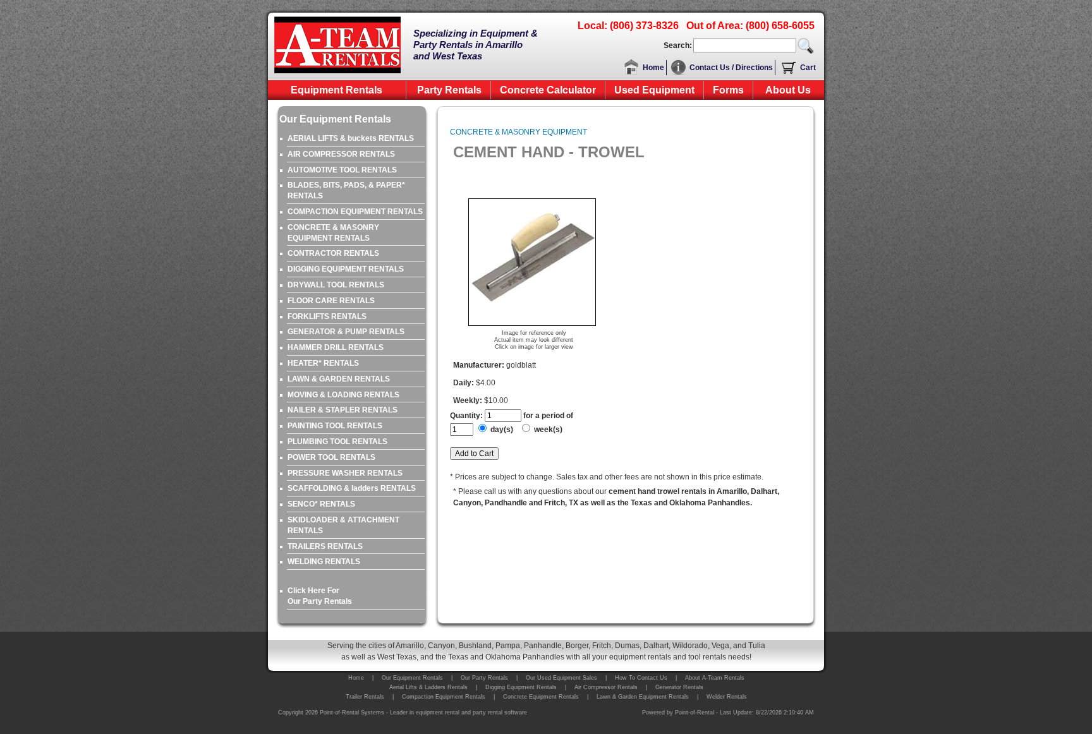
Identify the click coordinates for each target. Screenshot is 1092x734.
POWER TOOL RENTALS (331, 457)
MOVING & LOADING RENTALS (343, 394)
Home (653, 67)
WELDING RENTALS (324, 561)
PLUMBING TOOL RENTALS (337, 441)
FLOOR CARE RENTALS (331, 300)
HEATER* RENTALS (323, 363)
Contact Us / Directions (731, 67)
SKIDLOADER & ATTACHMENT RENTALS (343, 525)
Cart (808, 67)
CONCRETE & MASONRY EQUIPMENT (518, 132)
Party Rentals (449, 90)
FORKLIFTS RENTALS (327, 316)
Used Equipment (654, 90)
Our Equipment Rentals (412, 678)
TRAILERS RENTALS (325, 546)
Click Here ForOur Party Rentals (320, 596)
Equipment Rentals (336, 90)
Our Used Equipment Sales (561, 678)
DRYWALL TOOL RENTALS (336, 284)
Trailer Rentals (365, 697)
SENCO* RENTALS (321, 504)
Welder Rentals (727, 697)
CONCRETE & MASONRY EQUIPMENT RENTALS (333, 233)
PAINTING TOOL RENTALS (335, 425)
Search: (678, 45)
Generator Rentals (679, 687)
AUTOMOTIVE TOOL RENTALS (342, 169)
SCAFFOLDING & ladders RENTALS (352, 488)
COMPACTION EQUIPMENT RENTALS (355, 211)
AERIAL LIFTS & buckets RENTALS (351, 138)
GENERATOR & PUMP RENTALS (346, 331)
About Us (788, 90)
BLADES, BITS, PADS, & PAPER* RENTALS (346, 190)
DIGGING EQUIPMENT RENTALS (346, 269)
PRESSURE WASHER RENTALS (345, 473)
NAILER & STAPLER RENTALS (342, 410)
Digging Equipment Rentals (521, 687)
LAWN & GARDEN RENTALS (339, 379)
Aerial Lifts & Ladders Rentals (428, 687)
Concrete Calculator (548, 90)
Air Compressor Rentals (606, 687)
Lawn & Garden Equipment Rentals (643, 697)
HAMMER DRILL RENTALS (336, 347)
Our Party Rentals (484, 678)
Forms (728, 90)
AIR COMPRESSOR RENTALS (341, 154)
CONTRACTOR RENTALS (333, 253)
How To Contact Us (641, 678)
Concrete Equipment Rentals (541, 697)
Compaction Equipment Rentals (443, 697)
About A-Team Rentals (714, 678)
